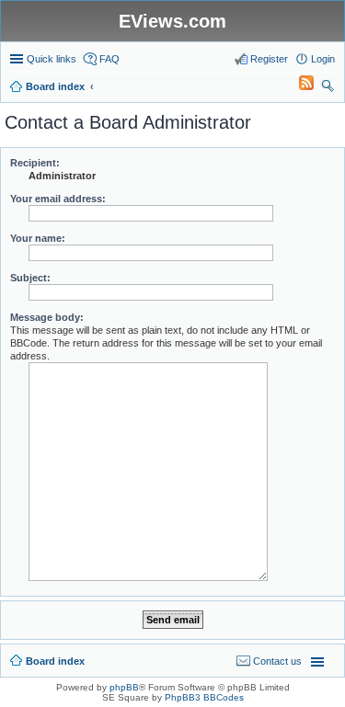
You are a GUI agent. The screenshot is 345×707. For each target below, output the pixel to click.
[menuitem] (298, 86)
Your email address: (58, 198)
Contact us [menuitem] (277, 661)
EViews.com (172, 21)
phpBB (124, 687)
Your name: (37, 238)
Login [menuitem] (323, 58)
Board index (55, 661)
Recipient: (35, 162)
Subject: (30, 277)
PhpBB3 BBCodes (204, 697)
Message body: (47, 317)
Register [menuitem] (269, 58)
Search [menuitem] (327, 88)
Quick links (51, 58)
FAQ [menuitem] (109, 58)
